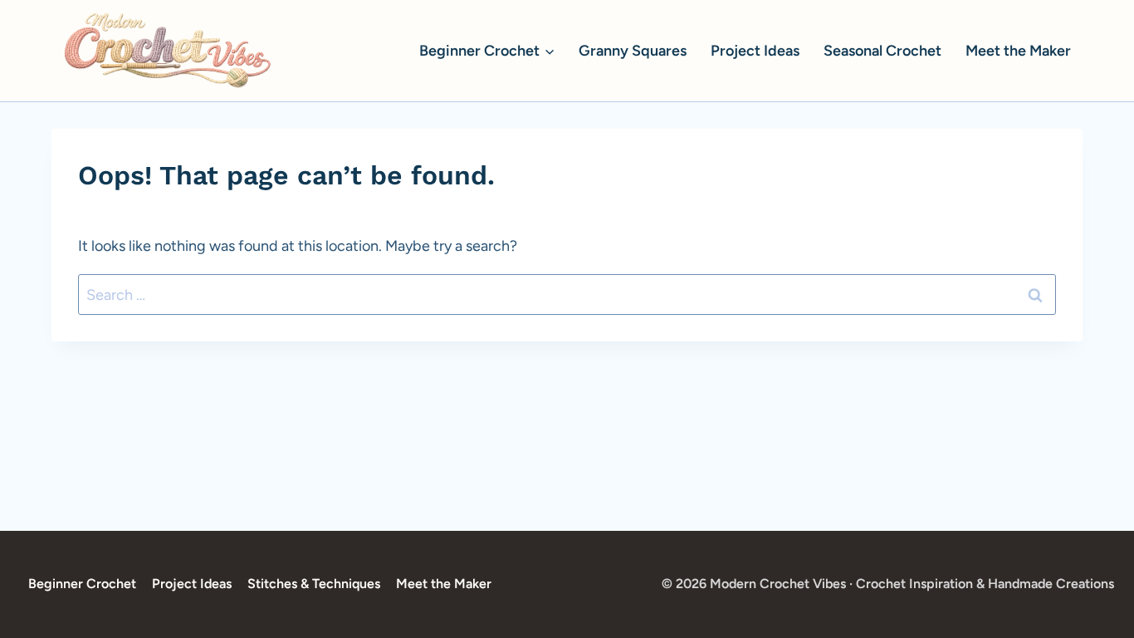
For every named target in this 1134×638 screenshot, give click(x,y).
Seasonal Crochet (882, 51)
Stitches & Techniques (313, 583)
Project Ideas (755, 51)
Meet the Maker (1018, 51)
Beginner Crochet (82, 583)
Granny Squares (633, 51)
